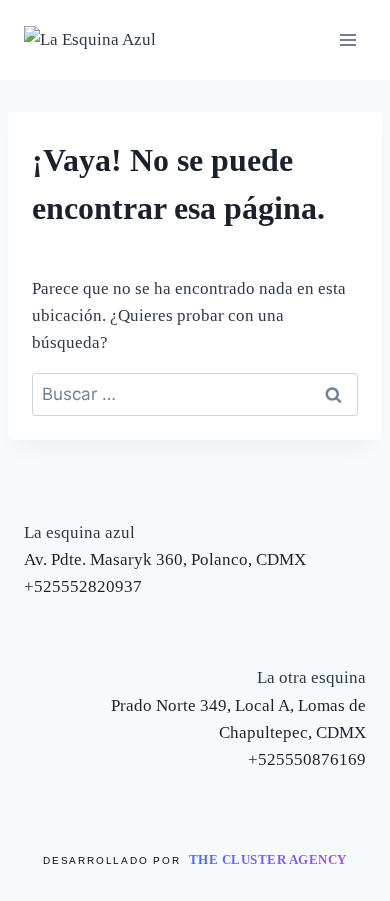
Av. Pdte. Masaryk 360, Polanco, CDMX (165, 559)
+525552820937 (83, 586)
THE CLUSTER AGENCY (268, 859)
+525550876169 (307, 759)
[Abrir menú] (347, 39)
